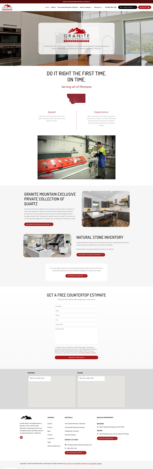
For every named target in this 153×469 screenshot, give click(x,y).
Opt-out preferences (53, 446)
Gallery (53, 7)
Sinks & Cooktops (85, 7)
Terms (94, 353)
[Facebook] (21, 437)
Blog (48, 431)
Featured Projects (70, 435)
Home (47, 7)
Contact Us (50, 438)
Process (49, 427)
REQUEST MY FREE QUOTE (76, 357)
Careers (49, 435)
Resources (97, 7)
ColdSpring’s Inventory (72, 431)
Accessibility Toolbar (95, 463)
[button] (86, 7)
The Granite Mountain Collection (67, 7)
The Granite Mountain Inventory (75, 427)
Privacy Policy (85, 353)
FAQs (49, 442)
